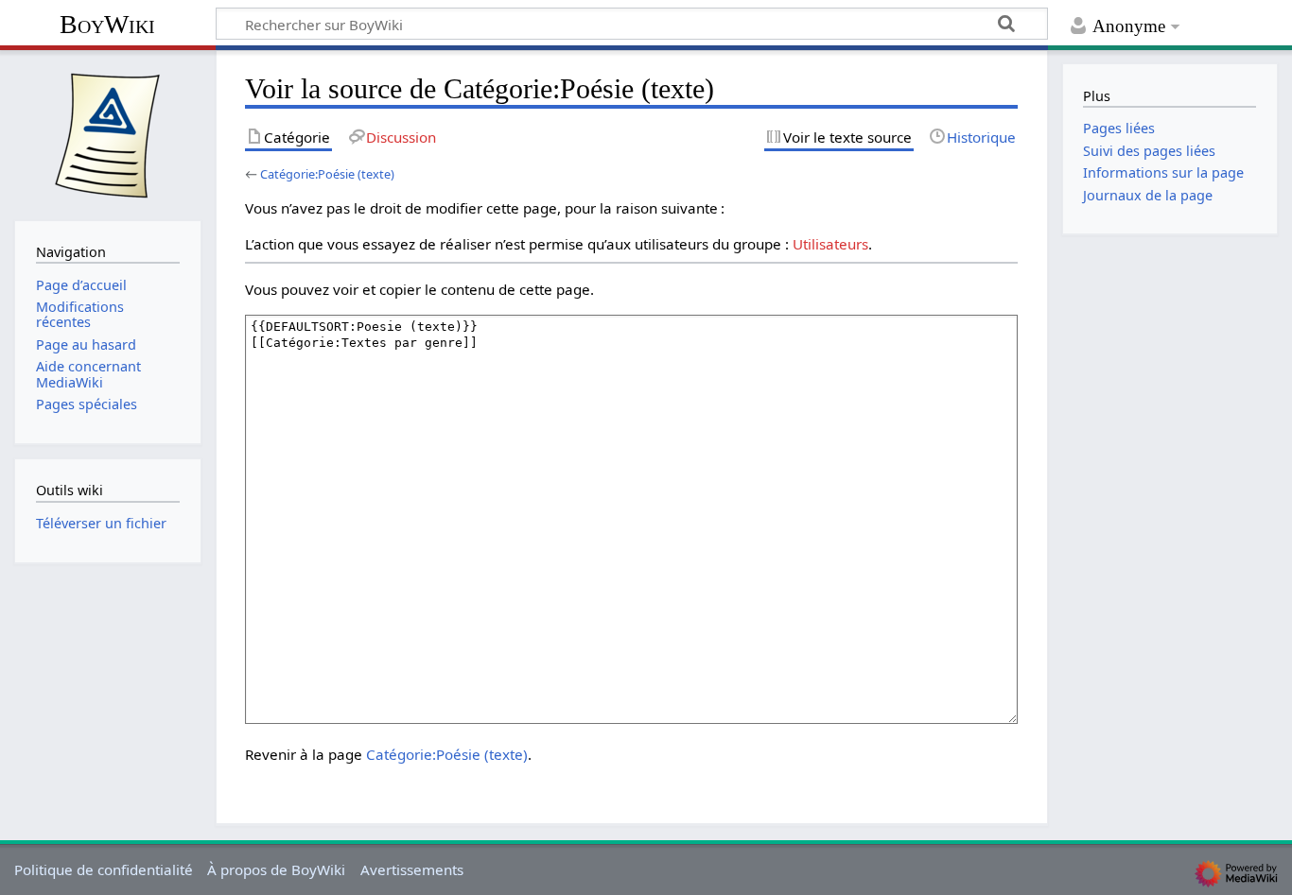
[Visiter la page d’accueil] (107, 133)
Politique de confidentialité (103, 869)
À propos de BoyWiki (276, 869)
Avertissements (411, 869)
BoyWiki (107, 24)
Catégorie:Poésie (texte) (327, 173)
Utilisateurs (830, 243)
